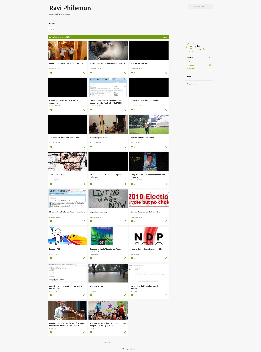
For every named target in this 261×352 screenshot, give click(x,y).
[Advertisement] (176, 71)
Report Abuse (192, 84)
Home (52, 29)
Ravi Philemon (70, 7)
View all (164, 37)
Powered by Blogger (131, 349)
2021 (189, 61)
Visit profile (201, 49)
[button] (84, 72)
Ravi (198, 46)
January (192, 65)
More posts (108, 342)
